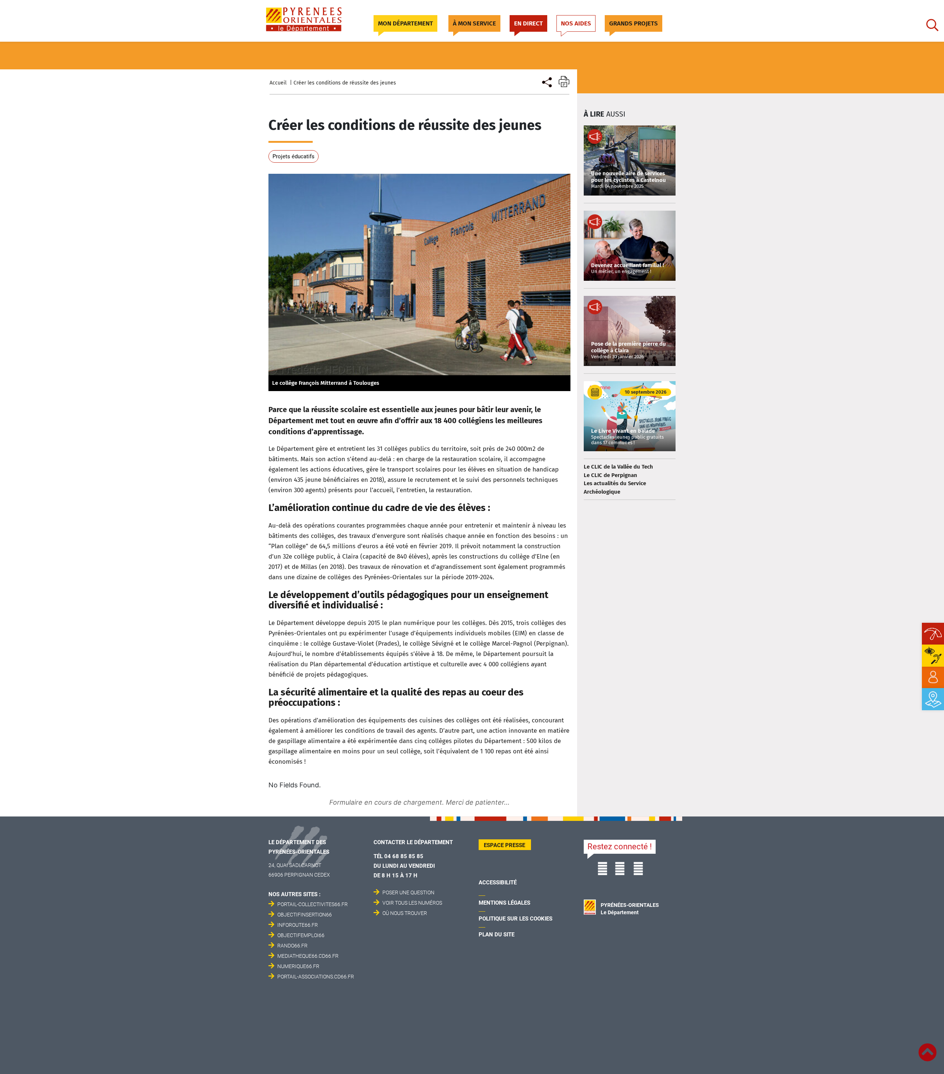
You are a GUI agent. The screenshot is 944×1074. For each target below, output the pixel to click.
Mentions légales (504, 902)
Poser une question (408, 892)
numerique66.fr (298, 966)
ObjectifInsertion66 (304, 915)
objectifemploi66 (300, 935)
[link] (933, 677)
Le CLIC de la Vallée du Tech (618, 466)
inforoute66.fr (297, 925)
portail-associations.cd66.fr (315, 977)
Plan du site (496, 934)
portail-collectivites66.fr (312, 904)
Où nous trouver (404, 913)
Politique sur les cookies (515, 918)
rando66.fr (292, 946)
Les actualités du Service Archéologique (615, 487)
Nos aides (576, 23)
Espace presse (504, 845)
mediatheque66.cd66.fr (308, 956)
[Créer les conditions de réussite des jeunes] (546, 81)
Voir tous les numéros (412, 903)
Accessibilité (498, 882)
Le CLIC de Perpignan (610, 475)
